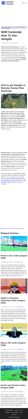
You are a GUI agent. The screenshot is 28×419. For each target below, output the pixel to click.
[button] (23, 3)
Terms (21, 412)
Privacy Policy (15, 412)
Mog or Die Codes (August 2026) (13, 344)
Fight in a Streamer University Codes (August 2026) (13, 300)
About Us (17, 410)
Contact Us (8, 412)
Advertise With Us (9, 410)
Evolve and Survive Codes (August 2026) (13, 386)
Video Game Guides (19, 228)
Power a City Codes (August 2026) (14, 257)
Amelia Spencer (19, 262)
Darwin (16, 42)
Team (21, 410)
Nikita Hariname (19, 391)
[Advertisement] (14, 15)
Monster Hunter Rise (9, 27)
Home (2, 27)
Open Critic (14, 414)
